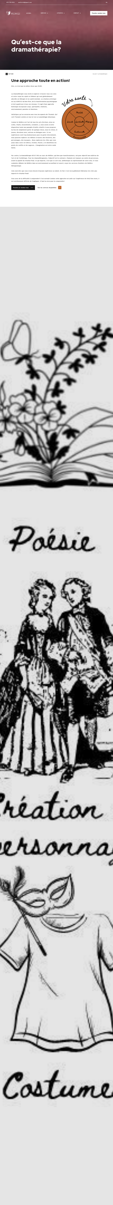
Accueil (28, 13)
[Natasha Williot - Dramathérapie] (14, 13)
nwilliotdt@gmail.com (25, 2)
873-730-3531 (11, 2)
